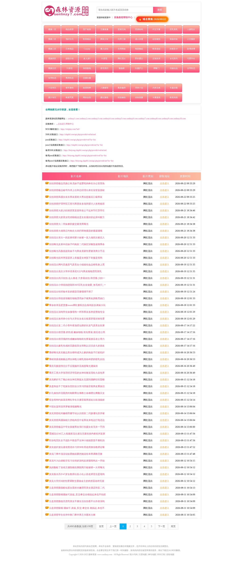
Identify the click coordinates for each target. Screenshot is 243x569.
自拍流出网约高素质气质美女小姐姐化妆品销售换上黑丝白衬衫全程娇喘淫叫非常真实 (75, 265)
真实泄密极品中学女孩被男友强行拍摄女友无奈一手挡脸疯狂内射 (75, 428)
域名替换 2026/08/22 (154, 19)
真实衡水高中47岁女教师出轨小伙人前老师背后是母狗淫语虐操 (75, 475)
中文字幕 (156, 29)
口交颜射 (191, 39)
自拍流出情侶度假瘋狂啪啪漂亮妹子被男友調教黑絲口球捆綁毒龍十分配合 (75, 299)
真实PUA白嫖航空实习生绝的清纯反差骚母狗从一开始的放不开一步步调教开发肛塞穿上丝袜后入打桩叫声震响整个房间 (75, 461)
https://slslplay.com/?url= (70, 129)
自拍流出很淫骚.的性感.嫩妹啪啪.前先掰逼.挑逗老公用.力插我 (75, 333)
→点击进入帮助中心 (65, 124)
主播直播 (104, 29)
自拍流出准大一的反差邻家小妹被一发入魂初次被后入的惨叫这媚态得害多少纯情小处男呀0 (75, 238)
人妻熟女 (191, 29)
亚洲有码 (139, 29)
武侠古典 (156, 88)
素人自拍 (104, 49)
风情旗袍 (87, 68)
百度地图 (143, 554)
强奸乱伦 (70, 39)
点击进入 (164, 183)
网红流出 (122, 58)
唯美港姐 (156, 49)
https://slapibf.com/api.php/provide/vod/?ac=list (77, 140)
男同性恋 (70, 78)
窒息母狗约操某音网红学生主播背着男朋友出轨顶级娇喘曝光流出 (75, 401)
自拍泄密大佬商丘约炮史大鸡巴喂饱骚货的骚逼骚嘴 (75, 231)
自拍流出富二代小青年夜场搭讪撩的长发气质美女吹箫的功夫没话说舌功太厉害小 (75, 326)
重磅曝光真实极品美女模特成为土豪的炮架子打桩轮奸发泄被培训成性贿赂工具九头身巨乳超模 (75, 353)
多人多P (87, 58)
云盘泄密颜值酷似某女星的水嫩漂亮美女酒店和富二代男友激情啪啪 (75, 489)
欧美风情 (174, 97)
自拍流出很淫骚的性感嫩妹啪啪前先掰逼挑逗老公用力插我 (75, 340)
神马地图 (152, 554)
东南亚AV (173, 49)
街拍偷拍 (122, 97)
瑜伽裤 (122, 68)
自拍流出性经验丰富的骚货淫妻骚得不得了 (71, 291)
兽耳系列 (104, 68)
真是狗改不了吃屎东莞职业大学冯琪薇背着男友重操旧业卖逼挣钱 (75, 387)
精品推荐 (70, 29)
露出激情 (104, 97)
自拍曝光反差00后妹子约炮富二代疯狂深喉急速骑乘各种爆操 (75, 245)
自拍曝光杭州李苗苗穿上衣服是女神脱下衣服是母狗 (75, 258)
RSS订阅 (161, 554)
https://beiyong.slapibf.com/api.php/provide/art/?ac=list (92, 161)
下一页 (161, 526)
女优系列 (174, 58)
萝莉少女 (104, 39)
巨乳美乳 (174, 29)
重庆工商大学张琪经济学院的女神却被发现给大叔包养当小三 (75, 374)
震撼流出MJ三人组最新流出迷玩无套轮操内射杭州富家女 (75, 434)
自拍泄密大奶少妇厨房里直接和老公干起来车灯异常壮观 (75, 211)
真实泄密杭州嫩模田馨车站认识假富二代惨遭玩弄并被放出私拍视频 (75, 414)
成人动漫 (139, 39)
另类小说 (139, 88)
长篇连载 (174, 88)
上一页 (113, 526)
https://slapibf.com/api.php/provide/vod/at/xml (78, 134)
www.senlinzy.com (104, 554)
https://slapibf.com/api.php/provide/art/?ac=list (85, 145)
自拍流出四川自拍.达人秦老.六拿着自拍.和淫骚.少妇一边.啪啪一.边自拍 (75, 279)
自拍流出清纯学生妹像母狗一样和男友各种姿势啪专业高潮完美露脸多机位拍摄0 (75, 313)
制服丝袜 (174, 39)
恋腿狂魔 (87, 78)
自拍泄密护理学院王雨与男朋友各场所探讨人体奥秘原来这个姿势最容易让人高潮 (75, 205)
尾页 (173, 526)
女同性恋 (191, 68)
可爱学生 (191, 58)
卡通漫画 (156, 97)
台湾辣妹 (122, 49)
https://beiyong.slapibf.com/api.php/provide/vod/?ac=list (84, 155)
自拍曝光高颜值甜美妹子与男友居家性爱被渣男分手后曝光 (75, 252)
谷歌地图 (170, 554)
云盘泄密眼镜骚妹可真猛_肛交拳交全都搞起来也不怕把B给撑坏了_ (75, 495)
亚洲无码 (122, 29)
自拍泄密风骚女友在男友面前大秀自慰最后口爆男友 (75, 197)
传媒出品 (174, 68)
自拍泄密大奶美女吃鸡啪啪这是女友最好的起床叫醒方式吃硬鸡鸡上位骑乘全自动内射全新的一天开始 (75, 218)
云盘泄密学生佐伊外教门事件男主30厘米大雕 (72, 515)
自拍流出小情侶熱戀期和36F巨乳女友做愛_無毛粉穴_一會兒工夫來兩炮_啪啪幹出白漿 (75, 286)
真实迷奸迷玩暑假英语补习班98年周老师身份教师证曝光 (75, 448)
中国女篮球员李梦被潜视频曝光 (65, 406)
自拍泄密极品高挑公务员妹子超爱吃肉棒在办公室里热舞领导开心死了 (75, 184)
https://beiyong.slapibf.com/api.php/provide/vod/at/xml (85, 150)
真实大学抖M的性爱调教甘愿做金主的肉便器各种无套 (76, 481)
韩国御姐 (139, 49)
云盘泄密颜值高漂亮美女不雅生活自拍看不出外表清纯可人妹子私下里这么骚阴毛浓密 (75, 502)
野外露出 (139, 58)
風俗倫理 (122, 88)
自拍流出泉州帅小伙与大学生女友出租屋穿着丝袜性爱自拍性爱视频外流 (75, 319)
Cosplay (87, 49)
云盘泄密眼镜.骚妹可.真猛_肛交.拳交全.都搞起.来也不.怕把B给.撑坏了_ (75, 509)
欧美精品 (87, 39)
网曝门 (156, 68)
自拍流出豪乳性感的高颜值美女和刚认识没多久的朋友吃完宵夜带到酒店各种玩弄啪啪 (75, 347)
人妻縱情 (104, 88)
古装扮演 (156, 58)
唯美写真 (70, 97)
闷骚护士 (139, 68)
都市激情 (70, 88)
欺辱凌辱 (191, 49)
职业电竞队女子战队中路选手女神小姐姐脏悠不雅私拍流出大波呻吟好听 (75, 441)
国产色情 (87, 29)
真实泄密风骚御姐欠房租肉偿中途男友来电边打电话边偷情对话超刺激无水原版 (75, 421)
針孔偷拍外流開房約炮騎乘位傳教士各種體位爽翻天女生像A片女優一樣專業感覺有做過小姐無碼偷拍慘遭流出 (75, 394)
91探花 (104, 58)
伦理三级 (122, 39)
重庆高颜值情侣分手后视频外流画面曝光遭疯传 (73, 366)
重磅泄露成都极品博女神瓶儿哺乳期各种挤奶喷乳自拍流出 (75, 360)
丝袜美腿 (139, 97)
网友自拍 (87, 97)
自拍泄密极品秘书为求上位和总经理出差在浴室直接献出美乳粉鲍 (75, 191)
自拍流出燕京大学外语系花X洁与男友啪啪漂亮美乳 (75, 271)
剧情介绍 (70, 58)
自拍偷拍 (156, 39)
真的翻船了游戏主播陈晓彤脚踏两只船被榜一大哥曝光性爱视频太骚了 (75, 468)
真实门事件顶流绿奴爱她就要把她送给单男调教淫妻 (75, 454)
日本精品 (70, 49)
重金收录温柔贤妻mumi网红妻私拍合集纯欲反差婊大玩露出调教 (75, 306)
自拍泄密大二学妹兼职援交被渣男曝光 (68, 224)
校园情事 (87, 88)
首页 (101, 526)
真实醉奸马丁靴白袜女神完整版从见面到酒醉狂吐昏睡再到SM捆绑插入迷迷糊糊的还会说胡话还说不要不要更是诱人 (76, 380)
